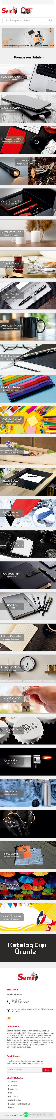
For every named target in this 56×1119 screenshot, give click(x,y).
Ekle (47, 1070)
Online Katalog (14, 1100)
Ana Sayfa (12, 1082)
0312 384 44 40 (20, 1002)
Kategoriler (13, 1085)
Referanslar (13, 1089)
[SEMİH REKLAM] (19, 11)
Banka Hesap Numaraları (19, 1104)
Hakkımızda (13, 1096)
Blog (10, 1093)
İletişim (11, 1108)
